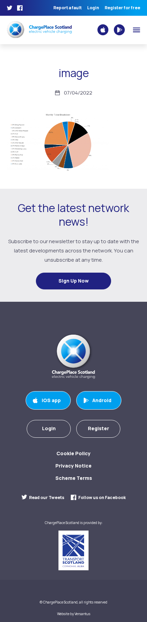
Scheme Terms (73, 478)
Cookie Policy (73, 453)
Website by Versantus (73, 614)
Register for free (122, 8)
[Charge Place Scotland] (39, 29)
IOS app (51, 400)
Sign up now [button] (73, 280)
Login (93, 8)
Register (98, 428)
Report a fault (67, 8)
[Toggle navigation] (136, 30)
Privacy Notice (73, 465)
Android (101, 400)
